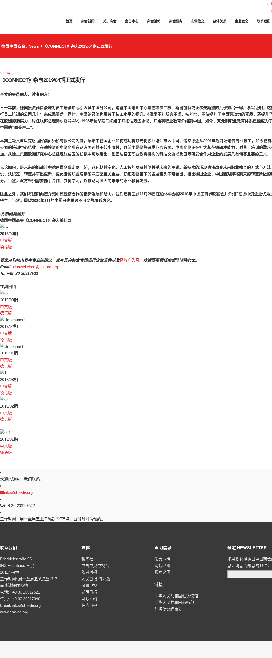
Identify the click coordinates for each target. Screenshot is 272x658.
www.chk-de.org (14, 612)
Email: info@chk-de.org (20, 605)
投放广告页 (129, 260)
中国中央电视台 (95, 565)
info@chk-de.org (18, 492)
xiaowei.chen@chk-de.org (35, 267)
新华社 (87, 559)
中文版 (6, 240)
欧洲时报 (89, 572)
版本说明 (162, 572)
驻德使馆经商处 (168, 609)
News (33, 46)
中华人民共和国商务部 (174, 602)
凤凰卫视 (89, 585)
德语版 (6, 247)
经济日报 (89, 605)
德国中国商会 (13, 46)
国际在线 (89, 598)
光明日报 (89, 592)
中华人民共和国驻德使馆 (176, 596)
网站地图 (162, 565)
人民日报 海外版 (95, 579)
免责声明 (162, 559)
